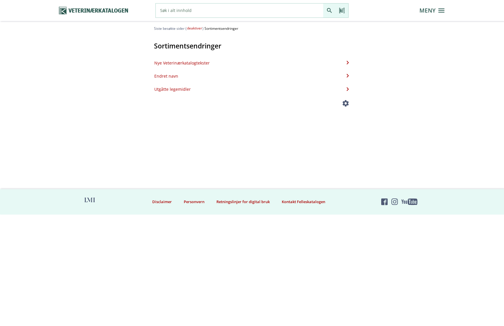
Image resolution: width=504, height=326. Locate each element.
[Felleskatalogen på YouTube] (409, 202)
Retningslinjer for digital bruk (243, 201)
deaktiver (194, 28)
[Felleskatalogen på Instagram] (395, 202)
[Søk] (329, 11)
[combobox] (239, 11)
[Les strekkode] (342, 11)
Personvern (194, 201)
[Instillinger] (346, 104)
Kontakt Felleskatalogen (303, 201)
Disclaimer (162, 201)
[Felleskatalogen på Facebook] (384, 202)
